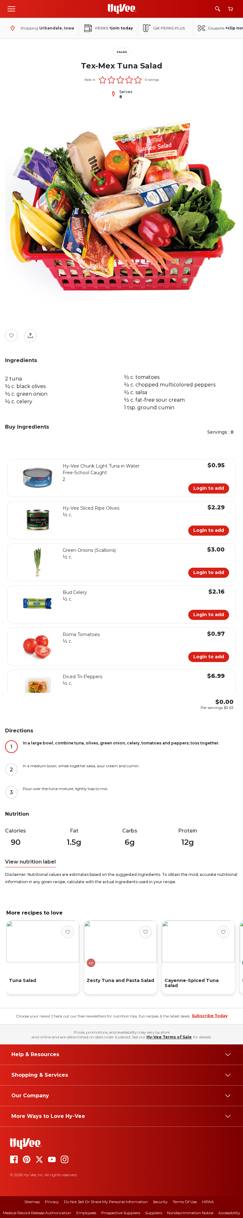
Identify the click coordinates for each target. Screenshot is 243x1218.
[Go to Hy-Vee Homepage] (122, 9)
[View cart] (230, 9)
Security (160, 1201)
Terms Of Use (185, 1201)
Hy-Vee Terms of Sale (169, 1037)
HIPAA (208, 1201)
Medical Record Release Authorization (37, 1212)
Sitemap (32, 1201)
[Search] (218, 9)
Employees (86, 1212)
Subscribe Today (209, 1015)
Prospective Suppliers (120, 1212)
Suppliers (153, 1212)
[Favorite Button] (11, 335)
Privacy (52, 1201)
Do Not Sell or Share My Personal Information (106, 1201)
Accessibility (229, 1212)
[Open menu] (11, 8)
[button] (102, 80)
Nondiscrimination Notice (190, 1212)
